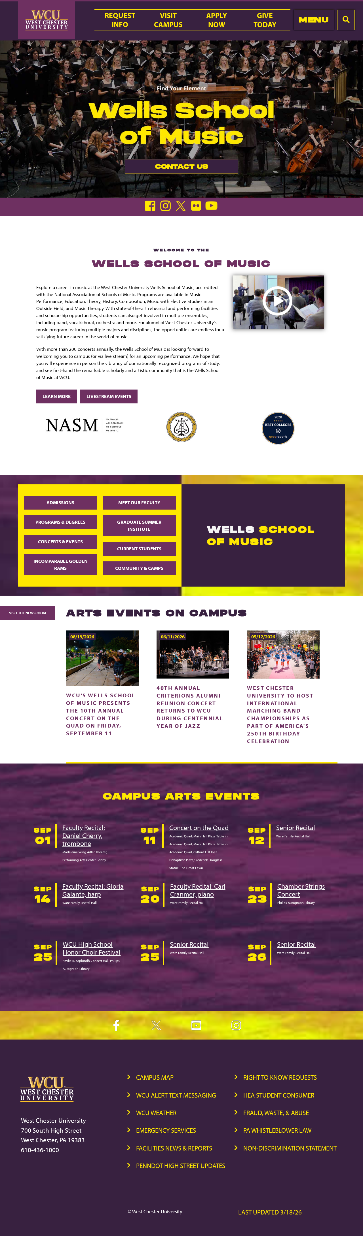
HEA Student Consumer (278, 1095)
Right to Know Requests (280, 1077)
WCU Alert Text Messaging (176, 1095)
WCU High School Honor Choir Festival (92, 948)
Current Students (139, 548)
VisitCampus (168, 20)
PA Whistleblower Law (277, 1130)
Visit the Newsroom (27, 613)
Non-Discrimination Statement (290, 1148)
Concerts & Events (60, 541)
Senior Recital (295, 827)
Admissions (60, 502)
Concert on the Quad (199, 827)
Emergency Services (166, 1130)
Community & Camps (139, 568)
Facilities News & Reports (174, 1148)
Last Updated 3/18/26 (270, 1212)
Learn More (57, 396)
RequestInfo (120, 20)
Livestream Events (108, 396)
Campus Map (155, 1077)
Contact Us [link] (166, 168)
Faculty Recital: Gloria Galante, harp (93, 890)
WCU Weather (156, 1113)
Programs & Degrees (60, 522)
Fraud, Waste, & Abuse (276, 1113)
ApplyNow (216, 20)
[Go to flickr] (197, 209)
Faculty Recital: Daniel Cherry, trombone (83, 835)
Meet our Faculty (139, 502)
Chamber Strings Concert (301, 890)
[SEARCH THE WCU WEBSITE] (346, 20)
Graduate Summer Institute (139, 525)
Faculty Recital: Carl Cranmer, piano (197, 890)
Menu (314, 20)
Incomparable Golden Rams (60, 564)
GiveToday (265, 20)
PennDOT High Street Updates (180, 1166)
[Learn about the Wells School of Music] (278, 327)
